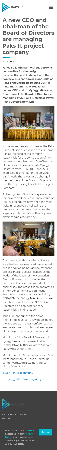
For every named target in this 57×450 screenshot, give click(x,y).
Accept (46, 432)
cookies (30, 430)
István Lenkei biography (18, 372)
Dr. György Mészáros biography (22, 379)
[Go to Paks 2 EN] (18, 7)
